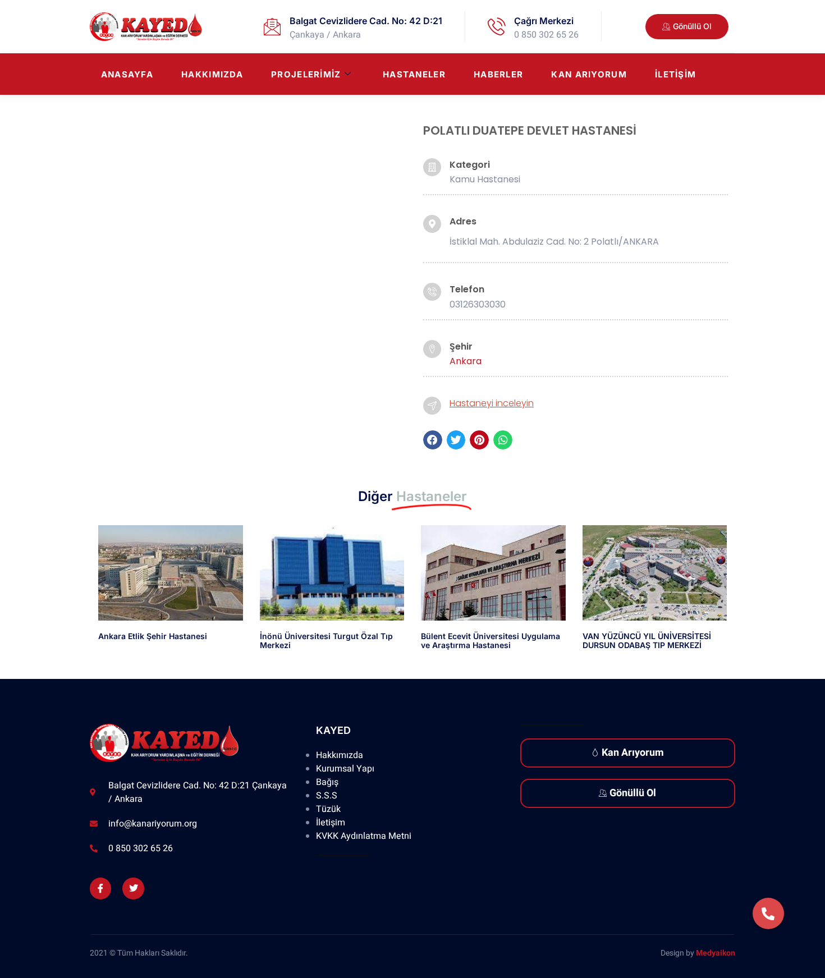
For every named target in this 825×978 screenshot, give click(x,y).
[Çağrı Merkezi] (497, 26)
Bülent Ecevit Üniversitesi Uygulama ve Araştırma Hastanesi (490, 640)
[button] (432, 439)
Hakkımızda (212, 74)
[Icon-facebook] (100, 888)
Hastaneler (414, 74)
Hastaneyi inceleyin (492, 403)
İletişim (675, 74)
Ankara (466, 361)
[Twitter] (133, 888)
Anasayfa (127, 74)
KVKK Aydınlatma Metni (363, 836)
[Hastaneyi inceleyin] (432, 406)
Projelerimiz (306, 74)
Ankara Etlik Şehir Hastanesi (152, 636)
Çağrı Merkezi (544, 20)
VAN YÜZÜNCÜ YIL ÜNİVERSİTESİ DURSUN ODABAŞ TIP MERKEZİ (647, 640)
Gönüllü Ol (632, 793)
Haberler (498, 74)
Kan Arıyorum (589, 74)
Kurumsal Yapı (345, 768)
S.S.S (326, 795)
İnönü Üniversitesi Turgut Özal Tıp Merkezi (326, 640)
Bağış (327, 782)
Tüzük (328, 809)
